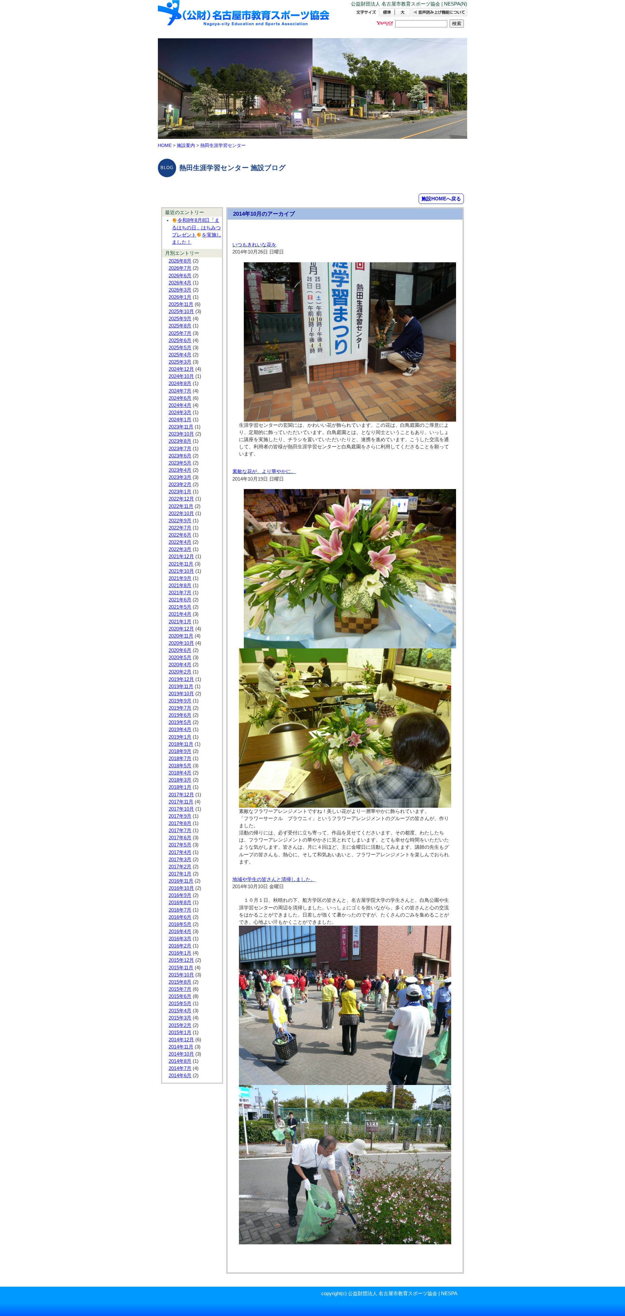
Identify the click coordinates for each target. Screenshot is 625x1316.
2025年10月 (181, 311)
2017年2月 (180, 866)
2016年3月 (180, 938)
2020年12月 (181, 628)
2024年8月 (180, 383)
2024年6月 (180, 398)
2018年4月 (180, 772)
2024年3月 (180, 412)
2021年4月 (180, 614)
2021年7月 (180, 592)
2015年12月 (181, 960)
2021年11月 (181, 564)
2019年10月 (181, 693)
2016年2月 (180, 945)
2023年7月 (180, 448)
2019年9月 (180, 700)
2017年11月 (181, 801)
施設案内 (186, 145)
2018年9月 (180, 751)
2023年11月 (181, 426)
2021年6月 (180, 599)
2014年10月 (181, 1054)
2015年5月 (180, 1003)
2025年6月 (180, 340)
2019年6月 (180, 715)
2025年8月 (180, 325)
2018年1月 (180, 787)
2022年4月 (180, 542)
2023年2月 (180, 484)
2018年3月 (180, 780)
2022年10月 (181, 513)
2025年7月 (180, 333)
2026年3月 (180, 290)
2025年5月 (180, 347)
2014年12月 (181, 1039)
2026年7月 (180, 268)
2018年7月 (180, 758)
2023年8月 (180, 441)
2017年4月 (180, 852)
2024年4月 (180, 405)
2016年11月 (181, 881)
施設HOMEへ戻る (441, 198)
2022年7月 (180, 527)
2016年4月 (180, 931)
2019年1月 (180, 737)
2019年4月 (180, 729)
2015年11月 (181, 967)
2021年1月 (180, 621)
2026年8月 (180, 261)
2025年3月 (180, 362)
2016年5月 (180, 924)
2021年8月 (180, 585)
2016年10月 (181, 888)
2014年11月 (181, 1046)
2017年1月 (180, 873)
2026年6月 (180, 275)
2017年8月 (180, 823)
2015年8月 (180, 982)
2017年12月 (181, 794)
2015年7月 (180, 989)
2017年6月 (180, 837)
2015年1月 (180, 1032)
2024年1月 (180, 419)
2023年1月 (180, 491)
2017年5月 (180, 844)
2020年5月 (180, 657)
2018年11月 (181, 744)
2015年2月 (180, 1025)
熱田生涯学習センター (223, 145)
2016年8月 (180, 902)
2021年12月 (181, 556)
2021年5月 (180, 607)
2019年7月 (180, 708)
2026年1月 (180, 297)
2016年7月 (180, 910)
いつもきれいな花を (254, 244)
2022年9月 (180, 520)
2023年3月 (180, 477)
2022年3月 (180, 549)
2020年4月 (180, 664)
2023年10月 (181, 434)
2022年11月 (181, 506)
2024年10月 (181, 376)
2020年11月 (181, 636)
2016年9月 (180, 895)
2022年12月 (181, 498)
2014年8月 (180, 1061)
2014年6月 (180, 1075)
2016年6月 (180, 917)
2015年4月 (180, 1010)
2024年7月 (180, 391)
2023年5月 (180, 463)
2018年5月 (180, 765)
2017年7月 (180, 830)
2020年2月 (180, 671)
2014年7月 (180, 1068)
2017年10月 (181, 809)
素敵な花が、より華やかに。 (264, 471)
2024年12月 (181, 369)
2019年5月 (180, 722)
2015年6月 (180, 996)
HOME (165, 145)
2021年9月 (180, 578)
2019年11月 (181, 686)
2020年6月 (180, 650)
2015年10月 (181, 974)
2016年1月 (180, 953)
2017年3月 (180, 859)
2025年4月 (180, 354)
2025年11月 (181, 304)
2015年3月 (180, 1017)
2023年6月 (180, 455)
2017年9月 (180, 816)
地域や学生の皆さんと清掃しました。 (273, 879)
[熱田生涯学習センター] (244, 18)
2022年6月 (180, 535)
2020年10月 (181, 643)
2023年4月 (180, 470)
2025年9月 (180, 318)
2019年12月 (181, 679)
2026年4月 (180, 282)
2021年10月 (181, 571)
